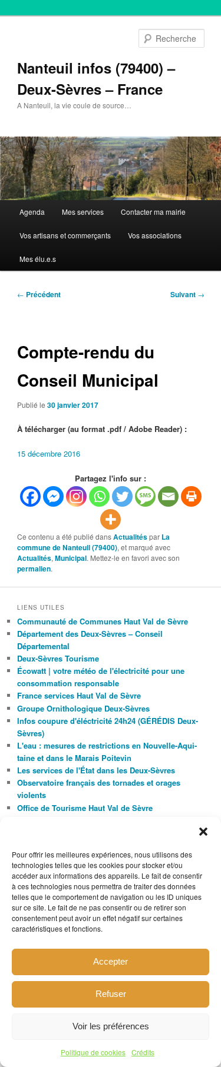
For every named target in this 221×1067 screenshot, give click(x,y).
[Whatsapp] (99, 496)
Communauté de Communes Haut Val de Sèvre (102, 621)
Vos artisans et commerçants (65, 235)
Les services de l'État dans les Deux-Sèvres (96, 770)
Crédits (142, 1052)
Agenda (32, 212)
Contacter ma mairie (153, 212)
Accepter (110, 961)
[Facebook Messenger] (53, 496)
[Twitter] (122, 496)
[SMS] (145, 496)
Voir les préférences (110, 1026)
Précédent (39, 294)
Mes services (83, 212)
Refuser (110, 994)
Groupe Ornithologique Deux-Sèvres (83, 708)
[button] (203, 831)
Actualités (130, 536)
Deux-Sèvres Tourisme (58, 658)
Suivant (187, 294)
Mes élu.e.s (37, 259)
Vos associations (155, 235)
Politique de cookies (93, 1052)
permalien (34, 568)
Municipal (71, 558)
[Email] (168, 496)
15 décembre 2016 (48, 453)
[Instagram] (76, 496)
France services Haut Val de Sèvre (79, 695)
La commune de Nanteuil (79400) (93, 542)
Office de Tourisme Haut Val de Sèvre (85, 807)
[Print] (191, 496)
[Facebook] (30, 496)
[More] (110, 519)
